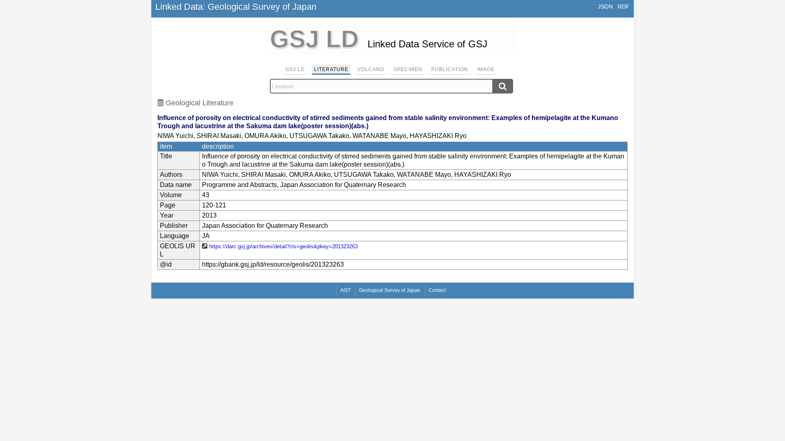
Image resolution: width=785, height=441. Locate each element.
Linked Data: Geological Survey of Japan (235, 7)
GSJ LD (295, 69)
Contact (437, 290)
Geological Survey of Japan (389, 290)
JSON (605, 6)
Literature (331, 69)
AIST (345, 290)
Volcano (370, 69)
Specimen (407, 69)
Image (486, 69)
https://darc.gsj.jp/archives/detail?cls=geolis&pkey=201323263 (283, 246)
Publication (449, 69)
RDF (624, 6)
